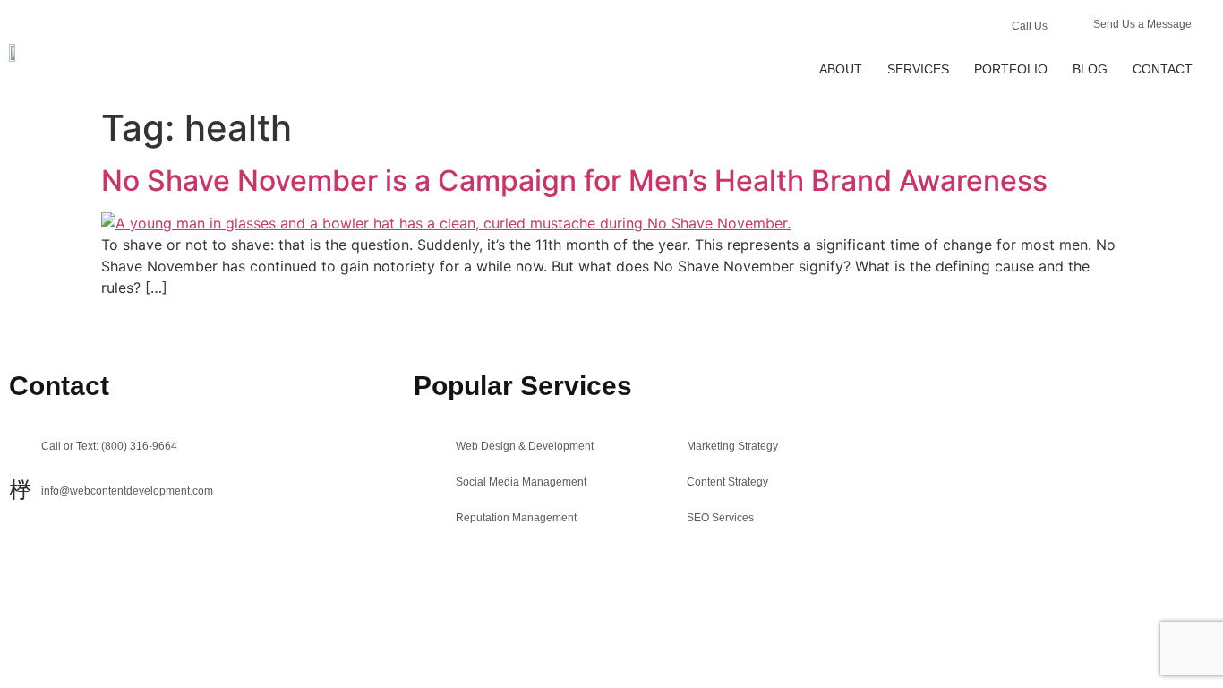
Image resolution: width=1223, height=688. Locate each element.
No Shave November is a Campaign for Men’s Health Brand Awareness (574, 180)
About (840, 69)
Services (918, 69)
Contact (1163, 69)
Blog (1090, 69)
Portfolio (1011, 69)
